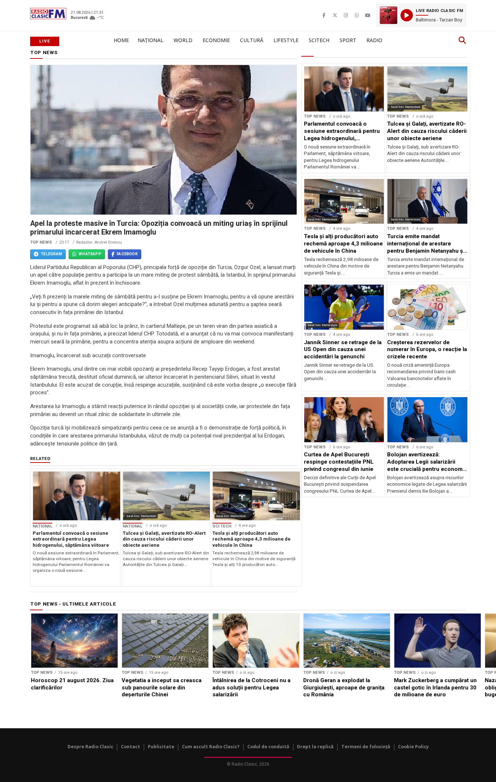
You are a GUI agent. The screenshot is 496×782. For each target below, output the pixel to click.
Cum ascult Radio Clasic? (211, 747)
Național (150, 40)
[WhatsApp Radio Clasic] (357, 15)
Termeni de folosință (365, 747)
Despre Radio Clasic (90, 747)
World (183, 40)
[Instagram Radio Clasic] (346, 15)
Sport (348, 40)
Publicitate (161, 747)
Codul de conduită (268, 747)
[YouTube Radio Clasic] (367, 15)
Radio (374, 40)
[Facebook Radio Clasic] (324, 15)
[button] (421, 15)
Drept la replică (315, 747)
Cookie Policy (413, 747)
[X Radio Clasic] (335, 15)
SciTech (319, 40)
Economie (216, 40)
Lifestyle (285, 40)
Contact (130, 747)
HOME (121, 40)
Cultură (251, 40)
